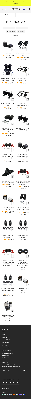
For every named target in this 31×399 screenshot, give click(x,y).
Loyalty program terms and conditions (7, 354)
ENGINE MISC (21, 31)
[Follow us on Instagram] (10, 382)
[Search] (5, 9)
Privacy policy (5, 345)
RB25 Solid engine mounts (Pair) (23, 54)
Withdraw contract (6, 350)
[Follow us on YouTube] (13, 382)
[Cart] (28, 9)
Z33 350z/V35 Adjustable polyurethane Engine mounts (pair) (23, 183)
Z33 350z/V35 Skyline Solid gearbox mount (8, 182)
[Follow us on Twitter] (7, 382)
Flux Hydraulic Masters (7, 358)
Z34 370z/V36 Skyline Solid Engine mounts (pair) (23, 209)
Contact (4, 334)
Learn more (15, 3)
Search (3, 331)
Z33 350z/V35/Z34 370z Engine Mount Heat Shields (8, 317)
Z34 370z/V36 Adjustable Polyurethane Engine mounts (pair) (23, 235)
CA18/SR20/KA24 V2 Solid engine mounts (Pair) (8, 79)
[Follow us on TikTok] (17, 382)
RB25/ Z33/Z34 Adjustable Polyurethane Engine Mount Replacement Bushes (23, 264)
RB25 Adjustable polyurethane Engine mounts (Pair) (8, 156)
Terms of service (6, 348)
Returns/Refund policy (7, 340)
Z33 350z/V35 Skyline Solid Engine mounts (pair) (8, 130)
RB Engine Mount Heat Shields (8, 208)
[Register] (24, 370)
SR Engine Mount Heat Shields (23, 289)
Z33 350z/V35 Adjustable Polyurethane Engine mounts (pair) (8, 235)
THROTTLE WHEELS (11, 31)
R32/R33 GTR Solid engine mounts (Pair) (23, 129)
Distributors (4, 337)
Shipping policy (5, 342)
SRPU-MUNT (8, 54)
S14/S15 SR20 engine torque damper (23, 79)
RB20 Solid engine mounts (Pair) (8, 104)
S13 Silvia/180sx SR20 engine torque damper (23, 104)
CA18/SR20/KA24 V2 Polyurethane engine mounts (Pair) (23, 156)
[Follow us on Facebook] (3, 382)
